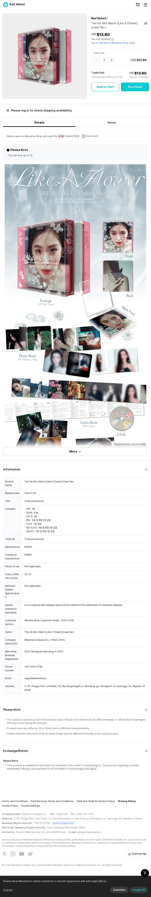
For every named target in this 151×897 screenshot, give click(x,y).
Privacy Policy (127, 801)
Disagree (7, 890)
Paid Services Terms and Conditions (52, 801)
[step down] (96, 60)
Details (39, 122)
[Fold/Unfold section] (75, 469)
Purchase (135, 87)
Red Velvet (98, 18)
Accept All (139, 890)
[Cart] (138, 5)
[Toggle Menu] (145, 5)
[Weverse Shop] (5, 5)
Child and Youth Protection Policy (95, 801)
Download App (139, 853)
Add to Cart (105, 87)
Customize (119, 890)
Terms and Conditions (15, 801)
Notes (112, 122)
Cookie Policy (10, 805)
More (73, 451)
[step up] (111, 60)
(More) (102, 881)
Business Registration (63, 823)
